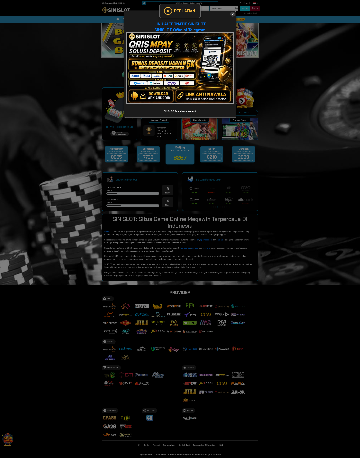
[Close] (232, 14)
